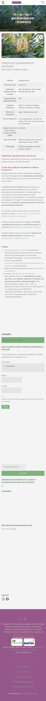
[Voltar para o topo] (37, 692)
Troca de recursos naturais (34, 121)
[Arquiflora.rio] (3, 2)
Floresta (21, 92)
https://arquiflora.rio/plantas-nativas (15, 238)
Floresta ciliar (30, 92)
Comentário (6, 362)
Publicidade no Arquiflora (23, 682)
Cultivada (21, 128)
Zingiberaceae (23, 80)
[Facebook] (21, 619)
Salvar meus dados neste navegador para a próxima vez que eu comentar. (22, 400)
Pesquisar (23, 473)
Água (20, 112)
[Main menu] (42, 2)
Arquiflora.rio (14, 2)
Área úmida (36, 89)
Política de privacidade (23, 677)
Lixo (31, 112)
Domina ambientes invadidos (29, 108)
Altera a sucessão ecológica (28, 105)
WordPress (33, 694)
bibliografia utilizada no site (23, 634)
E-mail (4, 386)
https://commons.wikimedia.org (23, 274)
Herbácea (22, 85)
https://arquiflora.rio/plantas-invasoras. (26, 227)
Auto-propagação (25, 119)
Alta (19, 98)
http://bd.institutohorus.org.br (15, 250)
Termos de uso (23, 672)
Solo (35, 112)
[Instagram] (25, 619)
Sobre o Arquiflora (23, 667)
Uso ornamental (24, 124)
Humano (26, 112)
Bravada (23, 694)
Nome (4, 376)
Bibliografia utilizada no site (23, 687)
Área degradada (24, 89)
